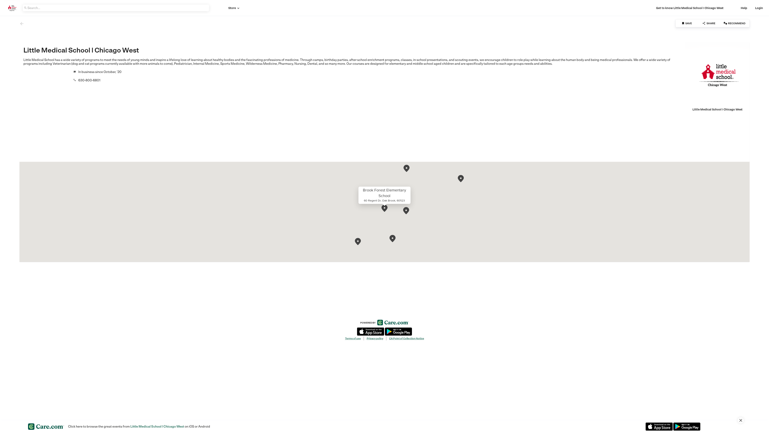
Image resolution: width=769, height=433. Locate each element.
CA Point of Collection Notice (406, 338)
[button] (384, 208)
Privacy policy (375, 338)
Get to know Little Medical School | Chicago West (690, 8)
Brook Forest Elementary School (384, 192)
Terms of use (353, 338)
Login (759, 8)
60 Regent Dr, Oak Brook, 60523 (384, 200)
